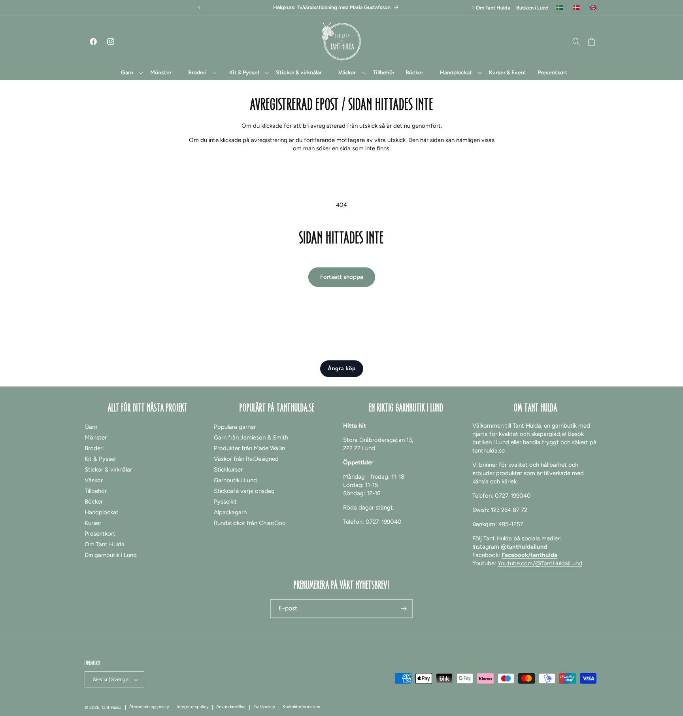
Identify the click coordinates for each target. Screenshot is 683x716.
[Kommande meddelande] (473, 7)
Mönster (96, 437)
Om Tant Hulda (493, 7)
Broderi (94, 448)
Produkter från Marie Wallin (249, 448)
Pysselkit (225, 501)
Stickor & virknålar (108, 469)
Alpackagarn (230, 512)
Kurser (93, 523)
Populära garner (235, 426)
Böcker (94, 501)
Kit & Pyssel (100, 458)
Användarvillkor (231, 706)
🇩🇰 (576, 8)
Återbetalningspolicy (149, 706)
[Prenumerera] (403, 608)
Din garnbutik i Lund (111, 555)
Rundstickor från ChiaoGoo (250, 523)
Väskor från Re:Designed (246, 458)
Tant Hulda (111, 707)
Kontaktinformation (301, 706)
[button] (127, 72)
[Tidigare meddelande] (199, 7)
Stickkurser (228, 469)
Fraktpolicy (264, 706)
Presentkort (100, 533)
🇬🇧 (593, 8)
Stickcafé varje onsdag (244, 490)
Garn (91, 426)
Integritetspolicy (193, 706)
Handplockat (102, 512)
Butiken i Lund (532, 7)
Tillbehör (96, 490)
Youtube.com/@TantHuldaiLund (540, 563)
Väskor (94, 480)
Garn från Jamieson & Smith (251, 437)
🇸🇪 (560, 8)
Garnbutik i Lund (235, 480)
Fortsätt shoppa (341, 276)
